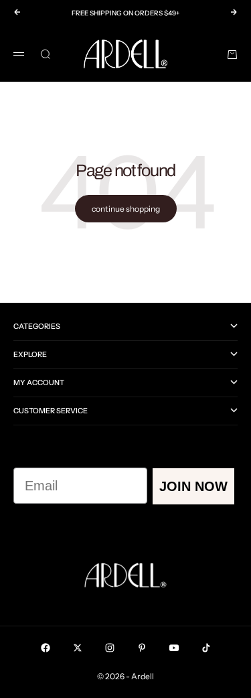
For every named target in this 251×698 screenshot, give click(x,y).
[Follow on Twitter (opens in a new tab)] (77, 647)
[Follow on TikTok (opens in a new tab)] (206, 647)
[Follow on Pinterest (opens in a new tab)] (142, 647)
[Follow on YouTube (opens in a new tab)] (174, 647)
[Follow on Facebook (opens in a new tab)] (45, 647)
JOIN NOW (193, 486)
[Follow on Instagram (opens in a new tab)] (109, 647)
